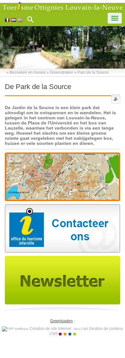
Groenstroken (61, 72)
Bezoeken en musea (28, 72)
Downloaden (61, 321)
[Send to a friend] (115, 98)
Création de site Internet (50, 328)
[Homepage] (62, 6)
